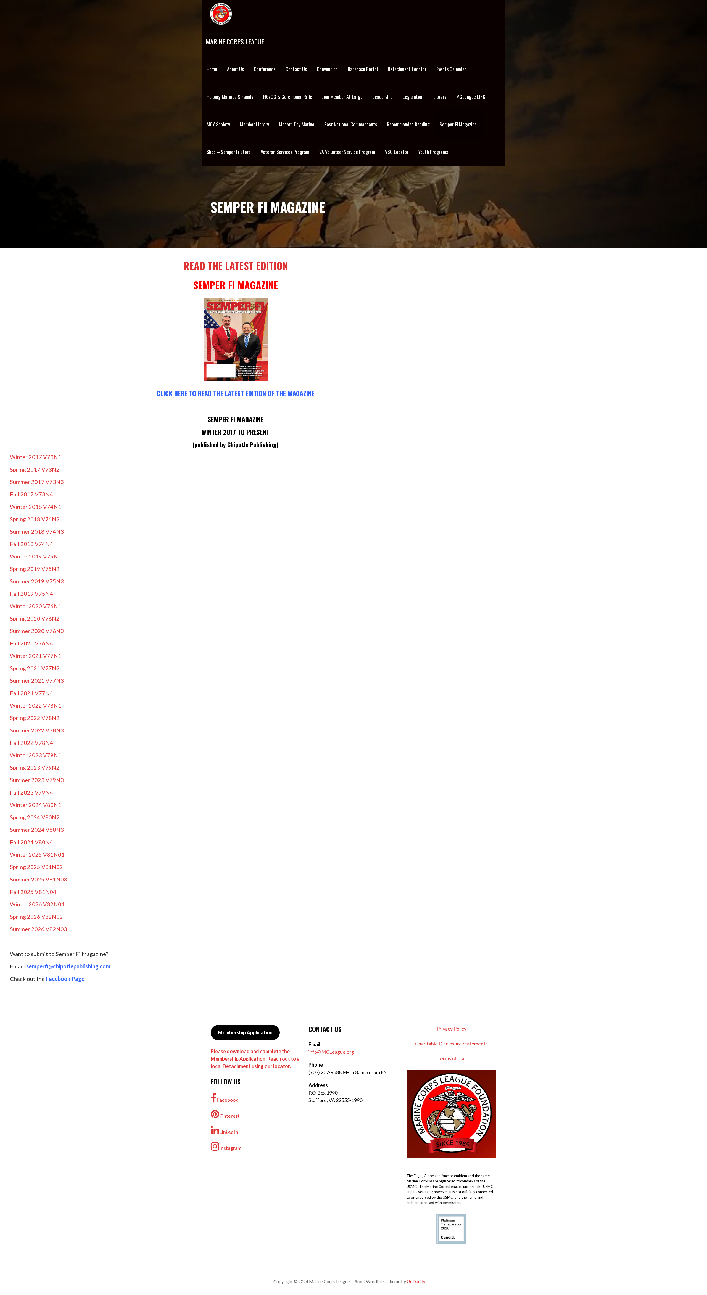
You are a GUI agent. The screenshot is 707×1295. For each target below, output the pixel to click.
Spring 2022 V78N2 (35, 717)
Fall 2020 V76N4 (31, 643)
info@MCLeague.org (331, 1052)
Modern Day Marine (296, 124)
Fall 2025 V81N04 (33, 891)
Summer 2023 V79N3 (37, 780)
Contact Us (296, 69)
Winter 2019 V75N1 (35, 556)
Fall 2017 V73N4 (31, 494)
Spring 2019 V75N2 (35, 568)
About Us (235, 69)
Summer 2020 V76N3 (37, 630)
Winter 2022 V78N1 (35, 705)
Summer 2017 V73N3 (37, 481)
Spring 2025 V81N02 (36, 867)
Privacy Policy (451, 1029)
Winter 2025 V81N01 (37, 854)
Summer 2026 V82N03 (38, 929)
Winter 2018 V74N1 (35, 506)
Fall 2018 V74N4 (31, 544)
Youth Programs (433, 151)
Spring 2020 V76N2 (35, 618)
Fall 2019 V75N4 (31, 593)
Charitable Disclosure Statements (451, 1043)
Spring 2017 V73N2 (35, 469)
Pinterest (229, 1116)
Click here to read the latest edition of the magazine (235, 393)
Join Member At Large (342, 96)
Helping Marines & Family (230, 96)
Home (212, 69)
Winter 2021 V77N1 (35, 655)
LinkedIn (228, 1132)
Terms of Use (451, 1058)
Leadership (383, 96)
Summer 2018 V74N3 (37, 531)
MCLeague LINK (470, 96)
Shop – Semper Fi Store (229, 151)
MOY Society (218, 124)
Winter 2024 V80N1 (35, 804)
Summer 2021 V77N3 (37, 680)
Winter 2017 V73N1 (35, 457)
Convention (327, 69)
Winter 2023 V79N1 (35, 755)
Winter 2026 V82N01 (37, 904)
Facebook (227, 1100)
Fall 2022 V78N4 (31, 742)
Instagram (230, 1148)
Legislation (413, 96)
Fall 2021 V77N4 (31, 693)
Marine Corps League (235, 41)
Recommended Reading (408, 124)
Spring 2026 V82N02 (36, 916)
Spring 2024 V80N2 (35, 817)
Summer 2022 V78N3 (37, 730)
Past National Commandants (350, 124)
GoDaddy (416, 1281)
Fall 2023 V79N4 (31, 792)
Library (439, 96)
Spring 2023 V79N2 (35, 767)
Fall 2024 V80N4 (31, 842)
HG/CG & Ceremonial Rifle (287, 96)
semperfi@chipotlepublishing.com (68, 966)
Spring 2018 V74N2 (35, 519)
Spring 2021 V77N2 (35, 668)
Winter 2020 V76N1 (35, 606)
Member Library (254, 124)
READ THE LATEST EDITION (235, 265)
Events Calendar (451, 69)
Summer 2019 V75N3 (37, 581)
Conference (265, 69)
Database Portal (363, 69)
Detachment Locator (407, 69)
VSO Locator (396, 151)
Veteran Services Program (285, 151)
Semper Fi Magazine (458, 124)
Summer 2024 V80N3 (37, 829)
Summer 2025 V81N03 (38, 879)
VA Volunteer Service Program (347, 151)
